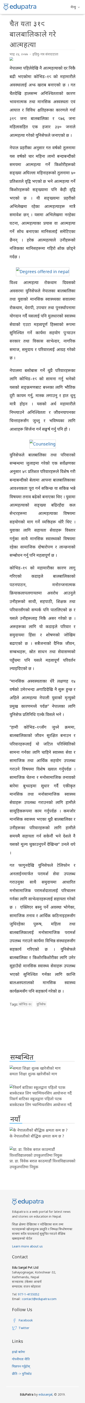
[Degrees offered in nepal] (42, 271)
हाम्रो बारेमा (18, 1352)
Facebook (26, 1320)
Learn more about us (27, 1246)
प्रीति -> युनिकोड (22, 1374)
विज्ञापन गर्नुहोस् (21, 1366)
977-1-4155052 (28, 1294)
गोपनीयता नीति (21, 1359)
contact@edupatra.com (38, 1299)
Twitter (24, 1328)
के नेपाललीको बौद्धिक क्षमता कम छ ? (37, 1136)
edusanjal (45, 1394)
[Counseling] (42, 444)
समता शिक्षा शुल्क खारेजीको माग (33, 1073)
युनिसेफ (41, 1004)
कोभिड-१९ (25, 1004)
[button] (75, 7)
